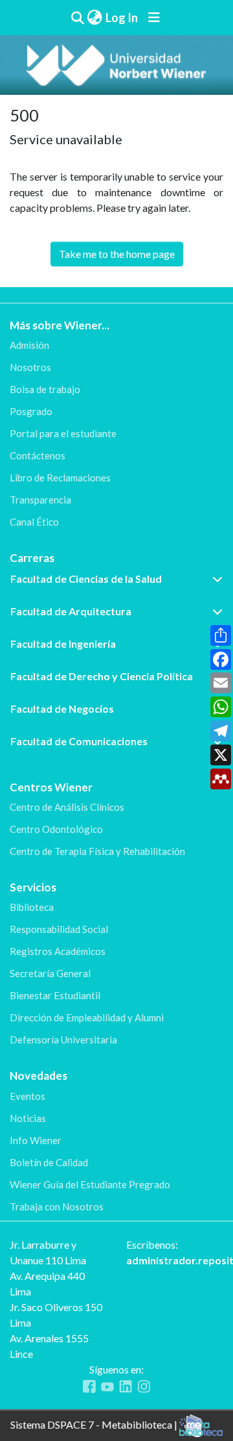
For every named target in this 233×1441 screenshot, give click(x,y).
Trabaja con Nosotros (57, 1206)
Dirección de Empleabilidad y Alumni (87, 1017)
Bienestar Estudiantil (55, 995)
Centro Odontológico (56, 829)
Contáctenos (37, 455)
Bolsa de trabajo (45, 389)
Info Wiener (35, 1140)
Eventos (27, 1096)
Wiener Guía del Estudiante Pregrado (90, 1184)
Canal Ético (34, 522)
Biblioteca (32, 907)
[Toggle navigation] (154, 17)
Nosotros (30, 367)
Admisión (29, 345)
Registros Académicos (57, 951)
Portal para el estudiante (63, 433)
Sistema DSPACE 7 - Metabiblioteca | (94, 1424)
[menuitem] (94, 18)
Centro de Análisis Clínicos (67, 807)
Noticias (28, 1118)
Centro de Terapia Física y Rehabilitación (97, 851)
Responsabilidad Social (59, 929)
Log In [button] (122, 17)
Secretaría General (50, 973)
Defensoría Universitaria (63, 1039)
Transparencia (40, 499)
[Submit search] (77, 17)
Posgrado (31, 411)
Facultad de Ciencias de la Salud (86, 578)
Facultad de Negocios (62, 708)
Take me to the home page (117, 254)
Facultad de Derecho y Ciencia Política (101, 676)
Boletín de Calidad (49, 1162)
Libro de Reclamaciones (60, 477)
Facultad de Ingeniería (63, 643)
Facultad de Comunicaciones (79, 741)
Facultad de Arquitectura (70, 611)
